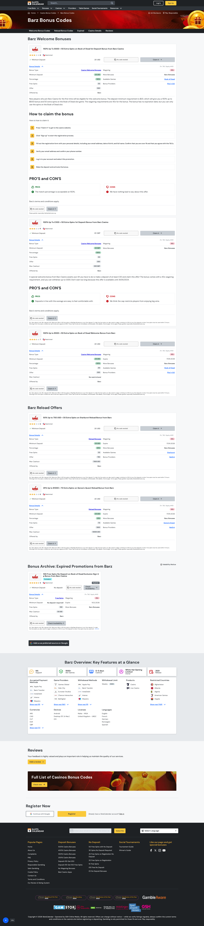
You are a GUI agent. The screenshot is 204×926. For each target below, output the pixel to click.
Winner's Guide (125, 850)
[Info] (6, 920)
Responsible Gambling (36, 865)
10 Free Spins (94, 864)
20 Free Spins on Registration (100, 860)
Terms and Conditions (36, 879)
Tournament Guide (126, 847)
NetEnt (172, 457)
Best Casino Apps (65, 872)
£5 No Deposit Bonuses (98, 871)
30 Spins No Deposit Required (100, 850)
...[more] (96, 629)
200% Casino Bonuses (67, 857)
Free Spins (59, 598)
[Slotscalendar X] (156, 850)
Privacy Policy (33, 861)
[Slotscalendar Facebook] (152, 850)
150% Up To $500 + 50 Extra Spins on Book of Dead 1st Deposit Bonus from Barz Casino (83, 49)
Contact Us (32, 876)
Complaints (32, 854)
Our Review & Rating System (39, 883)
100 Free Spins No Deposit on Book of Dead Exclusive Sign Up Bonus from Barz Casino (71, 575)
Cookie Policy (33, 872)
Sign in (121, 814)
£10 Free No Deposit (96, 867)
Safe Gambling (33, 868)
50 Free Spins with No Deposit (100, 847)
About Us (31, 850)
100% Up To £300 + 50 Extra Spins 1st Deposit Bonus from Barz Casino (75, 222)
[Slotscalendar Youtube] (165, 850)
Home (30, 847)
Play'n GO (171, 84)
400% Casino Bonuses (67, 850)
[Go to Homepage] (36, 3)
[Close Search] (112, 3)
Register (72, 814)
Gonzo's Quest (169, 523)
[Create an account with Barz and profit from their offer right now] (167, 66)
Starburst (171, 452)
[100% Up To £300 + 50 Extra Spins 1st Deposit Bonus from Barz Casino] (35, 223)
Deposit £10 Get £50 (66, 861)
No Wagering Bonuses (66, 868)
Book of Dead (169, 79)
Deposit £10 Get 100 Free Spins (70, 865)
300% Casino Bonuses (67, 854)
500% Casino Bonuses (67, 847)
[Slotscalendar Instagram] (160, 850)
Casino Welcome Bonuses (91, 70)
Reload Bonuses (95, 439)
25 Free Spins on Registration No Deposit (101, 855)
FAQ (29, 857)
